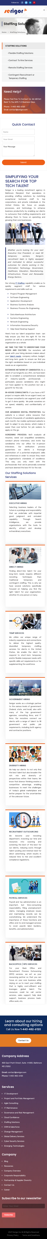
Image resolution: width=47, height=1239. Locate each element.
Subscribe (8, 1215)
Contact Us (23, 1040)
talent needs (15, 356)
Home (4, 32)
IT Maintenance (11, 1108)
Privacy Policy (13, 1235)
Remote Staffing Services (20, 67)
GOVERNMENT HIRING (19, 699)
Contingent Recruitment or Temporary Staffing (21, 76)
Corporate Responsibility (15, 1175)
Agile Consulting (11, 1103)
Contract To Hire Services (21, 60)
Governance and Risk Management (19, 1113)
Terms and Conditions (31, 1235)
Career (7, 1190)
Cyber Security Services (14, 1141)
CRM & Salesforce (12, 1127)
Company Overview (12, 1171)
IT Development (11, 1094)
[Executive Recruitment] (25, 491)
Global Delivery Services (14, 1136)
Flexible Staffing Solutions (21, 53)
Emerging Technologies (14, 1146)
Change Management (13, 1132)
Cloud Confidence (11, 1117)
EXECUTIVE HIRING (18, 503)
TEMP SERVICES (16, 633)
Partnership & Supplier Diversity (17, 1180)
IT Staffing (20, 283)
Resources (8, 1166)
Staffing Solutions (16, 46)
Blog (6, 1161)
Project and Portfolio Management (19, 1098)
